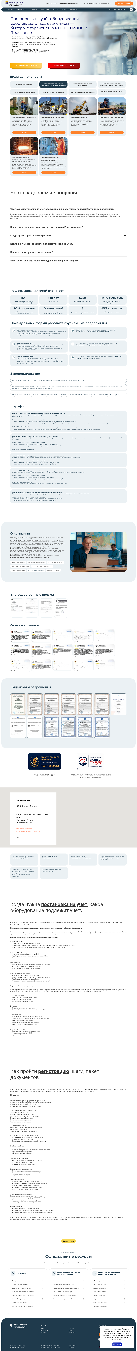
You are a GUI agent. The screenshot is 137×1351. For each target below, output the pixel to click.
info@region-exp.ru (90, 3)
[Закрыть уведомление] (132, 1327)
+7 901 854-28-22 (105, 3)
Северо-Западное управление (22, 1299)
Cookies (71, 1347)
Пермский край (98, 1299)
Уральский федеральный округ (63, 1284)
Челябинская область (100, 1306)
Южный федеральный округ (62, 1291)
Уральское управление (19, 1284)
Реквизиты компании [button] (24, 828)
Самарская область (100, 1302)
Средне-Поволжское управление (23, 1291)
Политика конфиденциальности (28, 831)
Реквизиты (72, 1345)
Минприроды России (100, 1281)
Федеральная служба (19, 1281)
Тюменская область (100, 1291)
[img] (14, 4)
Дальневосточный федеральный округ (66, 1295)
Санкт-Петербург (99, 1295)
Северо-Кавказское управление (23, 1295)
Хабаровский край (99, 1288)
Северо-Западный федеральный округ (66, 1288)
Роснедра (56, 1281)
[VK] (17, 837)
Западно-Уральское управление (23, 1306)
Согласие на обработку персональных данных (17, 1346)
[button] (124, 4)
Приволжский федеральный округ (64, 1299)
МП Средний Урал (99, 1284)
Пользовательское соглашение (50, 1347)
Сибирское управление (20, 1302)
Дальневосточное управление (22, 1288)
